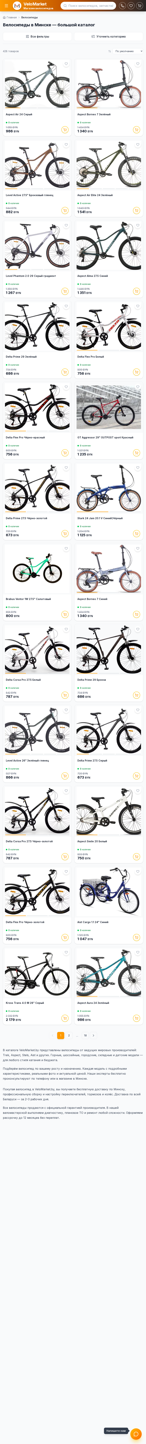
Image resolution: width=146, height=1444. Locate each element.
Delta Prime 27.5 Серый (92, 760)
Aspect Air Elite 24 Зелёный (95, 195)
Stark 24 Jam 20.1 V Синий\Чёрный (100, 518)
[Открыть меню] (6, 5)
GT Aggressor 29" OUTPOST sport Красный (105, 437)
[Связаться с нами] (136, 1434)
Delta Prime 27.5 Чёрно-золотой (26, 518)
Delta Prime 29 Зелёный (21, 356)
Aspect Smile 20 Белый (92, 841)
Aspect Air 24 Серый (19, 114)
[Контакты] (122, 5)
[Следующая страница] (93, 1035)
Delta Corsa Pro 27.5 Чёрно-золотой (29, 841)
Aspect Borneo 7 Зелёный (94, 114)
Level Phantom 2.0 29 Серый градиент (31, 275)
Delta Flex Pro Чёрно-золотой (25, 922)
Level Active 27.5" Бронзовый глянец (29, 195)
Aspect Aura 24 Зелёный (93, 1002)
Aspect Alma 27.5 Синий (92, 275)
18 (85, 1035)
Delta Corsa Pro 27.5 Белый (23, 679)
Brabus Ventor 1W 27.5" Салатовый (28, 598)
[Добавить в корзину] (65, 129)
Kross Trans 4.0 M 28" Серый (25, 1002)
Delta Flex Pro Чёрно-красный (25, 437)
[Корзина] (139, 5)
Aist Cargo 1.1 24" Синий (92, 922)
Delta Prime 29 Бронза (91, 679)
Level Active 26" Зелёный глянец (27, 760)
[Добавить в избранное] (66, 63)
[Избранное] (131, 5)
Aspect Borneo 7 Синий (92, 598)
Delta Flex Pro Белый (90, 356)
